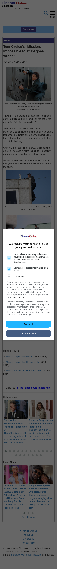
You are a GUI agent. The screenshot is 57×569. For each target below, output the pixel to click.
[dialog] (28, 284)
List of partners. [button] (19, 297)
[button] (28, 276)
